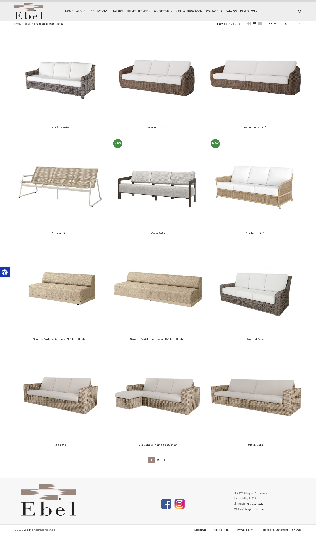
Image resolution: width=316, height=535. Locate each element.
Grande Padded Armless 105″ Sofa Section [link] (158, 339)
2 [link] (158, 459)
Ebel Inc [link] (28, 529)
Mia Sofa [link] (60, 445)
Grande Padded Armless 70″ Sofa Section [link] (60, 339)
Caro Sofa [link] (158, 233)
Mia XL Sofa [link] (255, 445)
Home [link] (18, 23)
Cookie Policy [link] (222, 529)
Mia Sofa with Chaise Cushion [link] (158, 445)
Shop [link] (28, 23)
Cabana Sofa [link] (60, 233)
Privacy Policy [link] (245, 529)
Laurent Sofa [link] (255, 339)
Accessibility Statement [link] (274, 529)
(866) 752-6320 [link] (254, 503)
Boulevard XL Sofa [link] (255, 127)
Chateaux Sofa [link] (256, 233)
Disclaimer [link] (200, 529)
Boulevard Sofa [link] (158, 127)
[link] (5, 272)
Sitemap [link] (297, 529)
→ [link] (164, 460)
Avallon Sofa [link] (60, 127)
